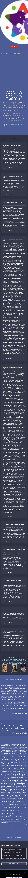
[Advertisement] (14, 75)
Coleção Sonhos (13, 53)
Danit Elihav (23, 673)
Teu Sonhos (5, 53)
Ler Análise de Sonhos (21, 713)
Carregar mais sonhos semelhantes (14, 837)
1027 (19, 53)
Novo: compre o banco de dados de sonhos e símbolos (14, 873)
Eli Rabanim (14, 673)
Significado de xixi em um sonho (14, 524)
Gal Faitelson (4, 673)
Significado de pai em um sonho (14, 549)
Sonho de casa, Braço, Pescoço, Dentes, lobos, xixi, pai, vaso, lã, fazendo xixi (14, 95)
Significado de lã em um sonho (13, 610)
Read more (8, 167)
